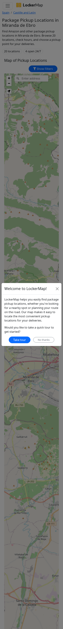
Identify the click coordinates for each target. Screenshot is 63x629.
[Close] (57, 289)
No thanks (44, 339)
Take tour (19, 340)
